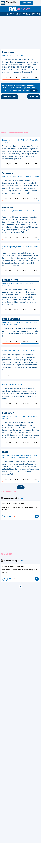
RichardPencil (9, 498)
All (3, 14)
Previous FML (9, 97)
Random (10, 14)
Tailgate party (9, 173)
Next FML (34, 97)
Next (20, 487)
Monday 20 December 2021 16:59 (13, 504)
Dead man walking (11, 319)
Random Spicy (29, 14)
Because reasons (10, 280)
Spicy (18, 14)
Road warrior (8, 52)
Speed (5, 452)
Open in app (26, 3)
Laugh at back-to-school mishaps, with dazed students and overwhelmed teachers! (19, 88)
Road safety (8, 413)
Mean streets (8, 208)
